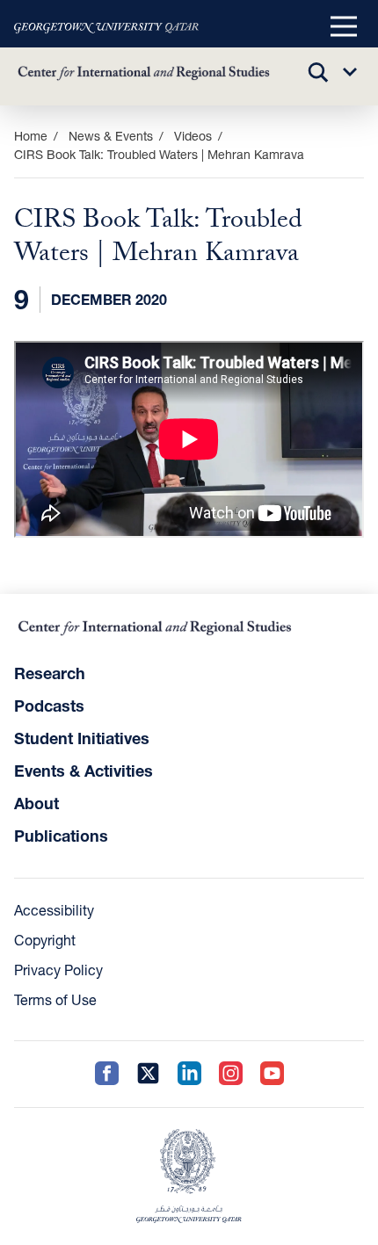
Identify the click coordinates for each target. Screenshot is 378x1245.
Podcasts (49, 705)
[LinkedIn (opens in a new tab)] (189, 1074)
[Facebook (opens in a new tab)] (107, 1074)
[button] (343, 27)
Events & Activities (83, 770)
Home (30, 135)
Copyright (45, 939)
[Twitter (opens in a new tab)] (148, 1074)
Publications (61, 835)
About (36, 803)
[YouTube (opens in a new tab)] (272, 1074)
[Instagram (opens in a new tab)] (231, 1074)
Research (49, 673)
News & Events (111, 135)
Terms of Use (55, 999)
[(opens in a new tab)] (106, 27)
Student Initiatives (81, 738)
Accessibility (54, 909)
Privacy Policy (58, 969)
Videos (193, 135)
